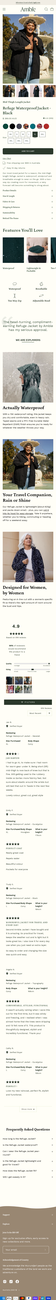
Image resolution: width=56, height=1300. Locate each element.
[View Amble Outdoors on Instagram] (5, 1282)
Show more (26, 1109)
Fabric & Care (9, 202)
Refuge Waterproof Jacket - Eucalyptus (24, 824)
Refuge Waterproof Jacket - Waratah (23, 736)
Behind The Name (10, 218)
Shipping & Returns (11, 207)
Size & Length (9, 196)
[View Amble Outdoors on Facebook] (17, 1282)
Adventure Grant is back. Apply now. (28, 2)
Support (6, 1215)
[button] (46, 9)
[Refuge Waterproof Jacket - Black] (9, 91)
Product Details (9, 191)
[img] (48, 118)
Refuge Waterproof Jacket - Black (22, 898)
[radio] (5, 126)
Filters (29, 702)
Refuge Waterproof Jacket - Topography (24, 983)
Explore (6, 1224)
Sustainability (9, 213)
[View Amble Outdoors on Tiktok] (11, 1282)
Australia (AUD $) (10, 1290)
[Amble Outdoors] (28, 9)
